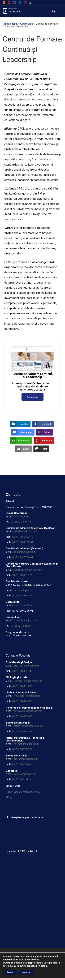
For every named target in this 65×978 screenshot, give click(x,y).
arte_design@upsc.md (26, 665)
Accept (10, 972)
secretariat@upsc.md (25, 605)
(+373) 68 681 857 (22, 686)
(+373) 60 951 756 (22, 575)
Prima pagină (10, 23)
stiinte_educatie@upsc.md (28, 726)
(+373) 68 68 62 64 (22, 542)
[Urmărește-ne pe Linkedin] (20, 3)
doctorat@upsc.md (24, 551)
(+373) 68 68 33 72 (22, 536)
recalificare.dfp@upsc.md (28, 569)
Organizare (26, 23)
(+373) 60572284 (21, 764)
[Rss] (4, 3)
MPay (9, 797)
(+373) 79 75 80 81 (22, 557)
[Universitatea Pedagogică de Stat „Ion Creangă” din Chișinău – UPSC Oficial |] (11, 11)
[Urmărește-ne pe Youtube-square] (9, 3)
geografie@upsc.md (25, 774)
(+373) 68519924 (21, 779)
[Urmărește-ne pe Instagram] (25, 3)
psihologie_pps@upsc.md (28, 711)
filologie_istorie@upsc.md (28, 680)
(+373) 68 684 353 (22, 701)
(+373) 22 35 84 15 (20, 521)
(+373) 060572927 (22, 749)
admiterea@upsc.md (25, 531)
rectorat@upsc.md (24, 516)
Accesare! (32, 397)
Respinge (26, 972)
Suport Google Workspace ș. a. (23, 791)
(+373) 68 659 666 (22, 716)
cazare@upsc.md (23, 590)
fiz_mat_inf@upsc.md (26, 743)
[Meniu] (60, 11)
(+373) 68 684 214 (22, 731)
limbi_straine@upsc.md (27, 695)
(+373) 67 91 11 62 (22, 595)
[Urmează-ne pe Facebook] (14, 3)
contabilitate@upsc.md (26, 620)
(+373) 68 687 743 (22, 671)
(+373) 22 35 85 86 (20, 625)
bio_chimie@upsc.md (26, 758)
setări (44, 965)
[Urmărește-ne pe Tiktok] (30, 3)
